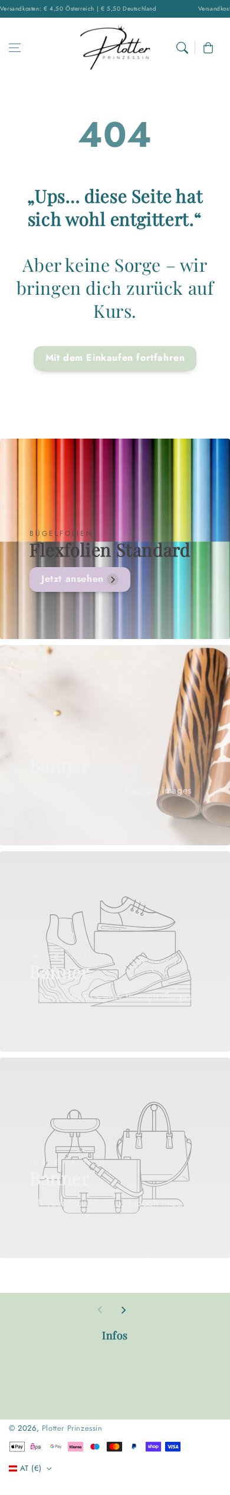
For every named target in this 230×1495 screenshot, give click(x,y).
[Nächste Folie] (123, 1310)
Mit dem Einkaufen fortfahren (115, 357)
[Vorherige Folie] (100, 1310)
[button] (15, 48)
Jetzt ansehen (72, 578)
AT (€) (30, 1468)
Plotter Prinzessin (72, 1428)
